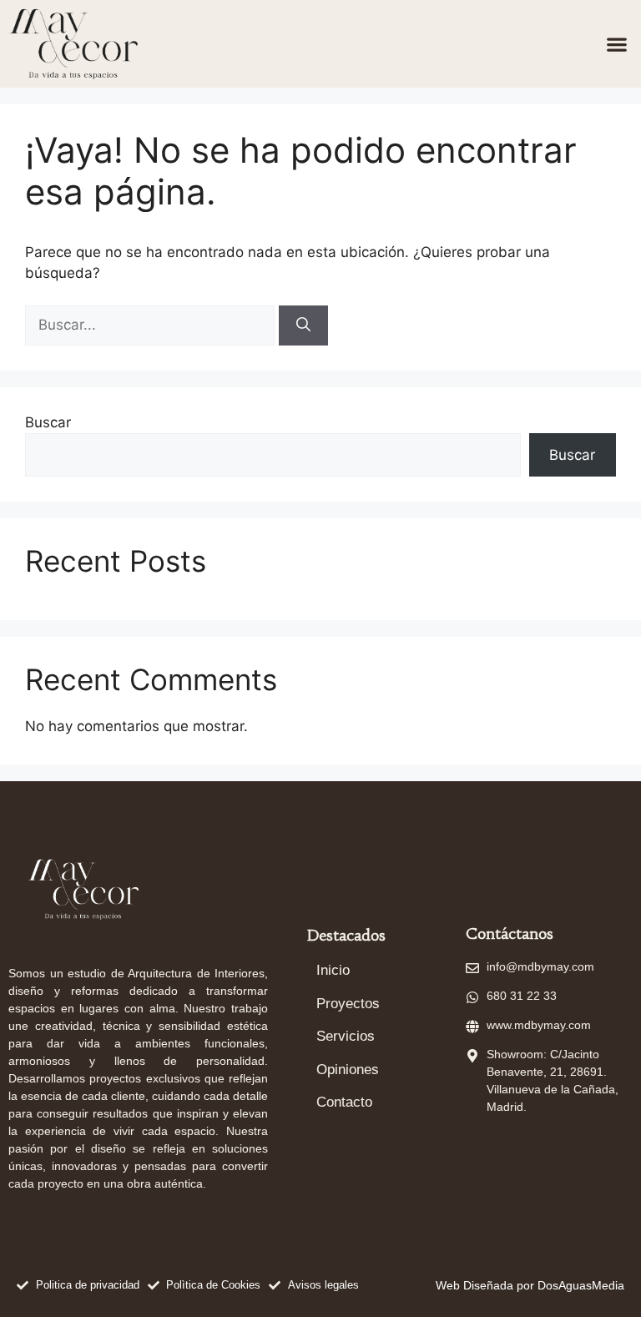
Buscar (48, 422)
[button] (616, 44)
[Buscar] (303, 325)
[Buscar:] (152, 324)
